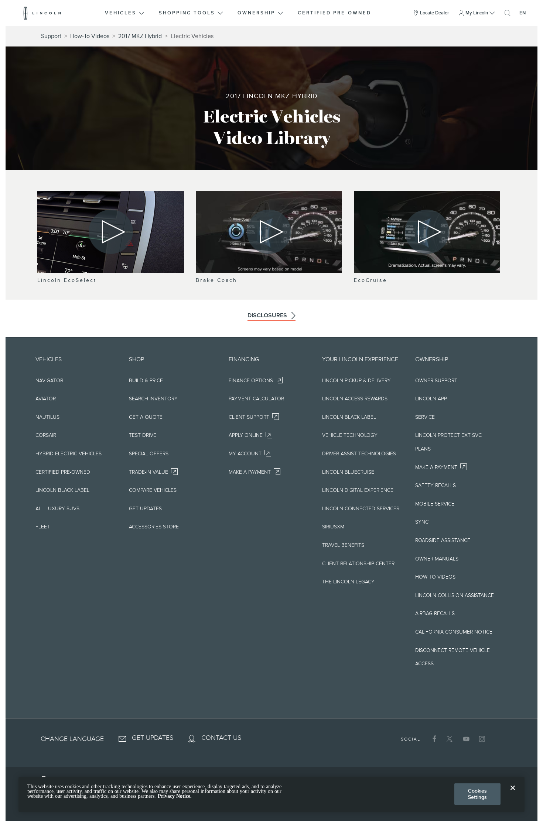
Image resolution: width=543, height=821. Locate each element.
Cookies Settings (477, 794)
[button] (125, 13)
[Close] (513, 794)
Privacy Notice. (175, 796)
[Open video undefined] (110, 232)
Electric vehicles (192, 36)
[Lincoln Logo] (42, 13)
